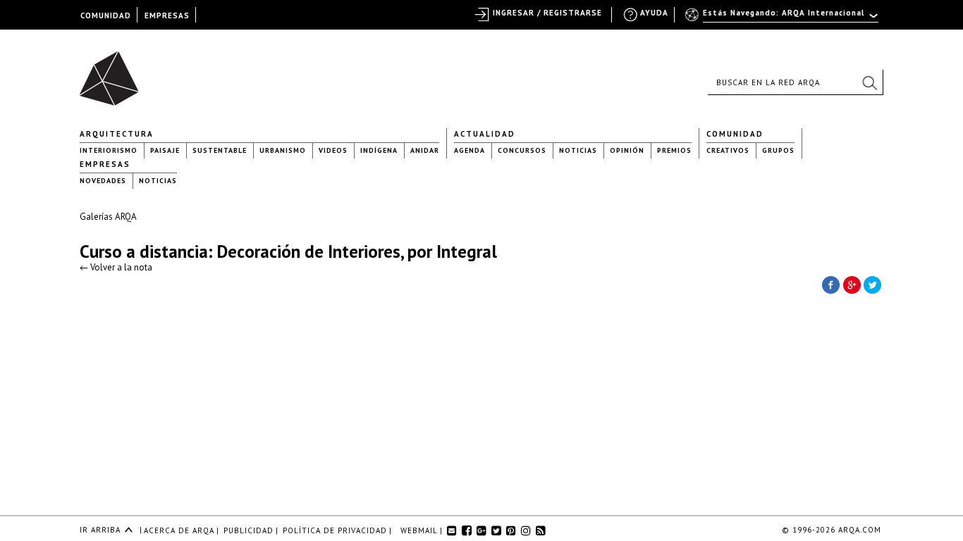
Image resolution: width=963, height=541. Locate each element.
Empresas (105, 164)
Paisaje (165, 150)
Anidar (424, 150)
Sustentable (219, 150)
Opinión (627, 150)
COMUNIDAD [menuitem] (105, 15)
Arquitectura (117, 134)
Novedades (103, 180)
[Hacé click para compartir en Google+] (851, 283)
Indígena (379, 150)
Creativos (727, 150)
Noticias (578, 150)
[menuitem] (783, 19)
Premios (674, 150)
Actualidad (484, 134)
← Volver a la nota (116, 267)
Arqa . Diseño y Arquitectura (113, 72)
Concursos (522, 150)
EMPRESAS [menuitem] (167, 15)
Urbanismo (282, 150)
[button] (869, 82)
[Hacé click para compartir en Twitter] (872, 283)
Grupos (778, 150)
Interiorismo (108, 150)
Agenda (469, 150)
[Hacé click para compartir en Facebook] (830, 283)
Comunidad (734, 134)
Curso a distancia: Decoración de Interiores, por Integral (288, 251)
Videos (333, 150)
